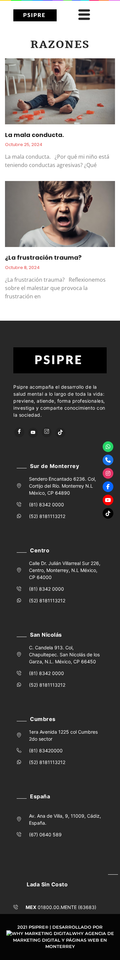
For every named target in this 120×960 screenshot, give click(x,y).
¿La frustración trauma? (43, 257)
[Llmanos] (108, 460)
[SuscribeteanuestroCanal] (108, 500)
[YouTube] (33, 433)
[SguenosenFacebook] (108, 486)
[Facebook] (19, 432)
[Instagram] (47, 432)
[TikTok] (60, 433)
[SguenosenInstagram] (108, 473)
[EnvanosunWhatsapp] (108, 446)
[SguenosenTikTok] (108, 513)
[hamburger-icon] (83, 15)
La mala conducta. (34, 135)
